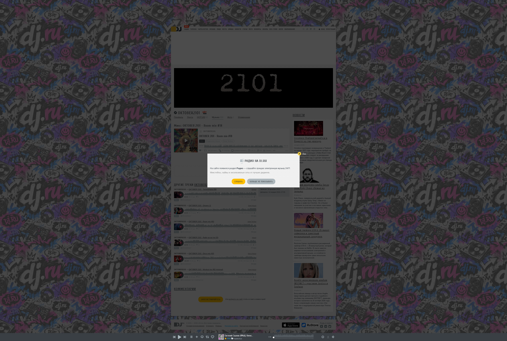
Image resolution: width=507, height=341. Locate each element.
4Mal (228, 338)
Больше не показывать (261, 181)
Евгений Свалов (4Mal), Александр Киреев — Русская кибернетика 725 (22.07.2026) (239, 335)
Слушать (238, 181)
